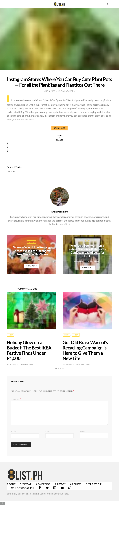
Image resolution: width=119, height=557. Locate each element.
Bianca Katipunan (93, 261)
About (11, 484)
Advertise (43, 484)
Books (87, 240)
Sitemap (26, 484)
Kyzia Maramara (59, 211)
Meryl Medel (37, 259)
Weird (31, 242)
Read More (59, 128)
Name (14, 431)
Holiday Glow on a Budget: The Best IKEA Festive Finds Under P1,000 (29, 350)
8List (66, 335)
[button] (56, 369)
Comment (15, 399)
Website (83, 432)
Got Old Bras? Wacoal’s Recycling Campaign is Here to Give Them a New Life (85, 350)
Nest (11, 335)
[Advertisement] (59, 527)
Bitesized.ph (95, 484)
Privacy (60, 484)
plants (12, 172)
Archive (75, 484)
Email (48, 431)
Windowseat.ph (22, 488)
